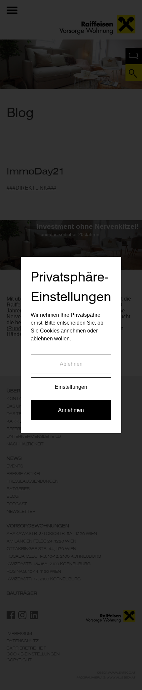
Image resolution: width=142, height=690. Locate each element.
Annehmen (71, 410)
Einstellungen (71, 387)
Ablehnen (71, 364)
